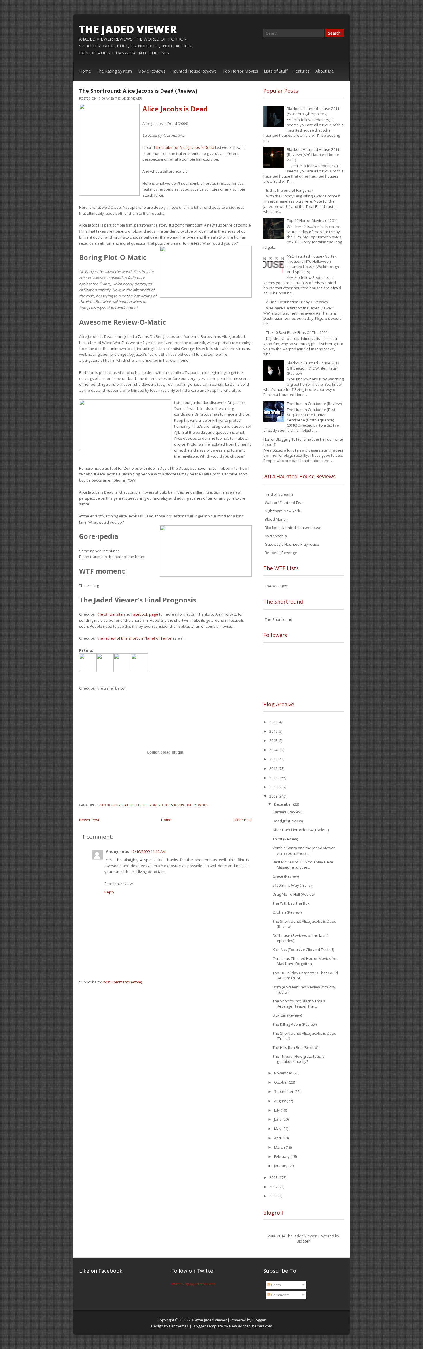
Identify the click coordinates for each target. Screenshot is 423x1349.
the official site (110, 614)
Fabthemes (179, 1326)
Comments (280, 1294)
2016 (273, 731)
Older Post (242, 819)
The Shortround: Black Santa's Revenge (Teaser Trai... (299, 1003)
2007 (273, 1186)
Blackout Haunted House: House (293, 527)
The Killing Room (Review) (295, 1024)
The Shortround (278, 619)
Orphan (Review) (287, 912)
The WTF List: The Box (291, 903)
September (284, 1091)
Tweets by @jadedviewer (193, 1283)
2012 (273, 768)
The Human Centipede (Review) (314, 403)
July (277, 1110)
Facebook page (144, 614)
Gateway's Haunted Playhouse (292, 544)
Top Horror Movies (240, 71)
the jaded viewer (128, 29)
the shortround (179, 805)
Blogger (303, 1241)
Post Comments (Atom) (122, 982)
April (278, 1138)
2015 (273, 740)
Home (85, 71)
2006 (273, 1195)
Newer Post (89, 819)
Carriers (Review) (287, 812)
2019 (273, 721)
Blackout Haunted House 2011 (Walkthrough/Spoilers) (313, 111)
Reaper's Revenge (281, 552)
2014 (273, 749)
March (280, 1147)
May (278, 1128)
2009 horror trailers (116, 805)
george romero (149, 805)
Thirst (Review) (285, 839)
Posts (275, 1284)
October (281, 1082)
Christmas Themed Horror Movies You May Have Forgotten (306, 961)
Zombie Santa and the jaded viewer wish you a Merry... (304, 850)
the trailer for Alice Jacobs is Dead (185, 147)
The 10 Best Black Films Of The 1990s (297, 332)
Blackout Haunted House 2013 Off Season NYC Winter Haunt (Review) (313, 368)
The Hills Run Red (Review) (295, 1047)
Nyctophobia (276, 536)
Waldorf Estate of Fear (284, 502)
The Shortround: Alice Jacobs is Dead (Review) (138, 90)
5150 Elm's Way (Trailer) (293, 885)
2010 (273, 786)
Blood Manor (276, 519)
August (280, 1100)
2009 (273, 796)
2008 (273, 1177)
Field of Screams (279, 494)
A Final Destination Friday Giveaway (297, 302)
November (283, 1073)
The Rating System (114, 71)
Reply (109, 892)
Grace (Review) (286, 876)
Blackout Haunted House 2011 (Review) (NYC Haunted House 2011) (313, 154)
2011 (273, 777)
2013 (273, 759)
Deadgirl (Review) (288, 820)
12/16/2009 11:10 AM (148, 851)
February (282, 1156)
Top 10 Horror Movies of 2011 (312, 220)
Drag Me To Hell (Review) (294, 894)
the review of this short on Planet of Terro (133, 638)
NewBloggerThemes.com (250, 1326)
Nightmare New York (282, 510)
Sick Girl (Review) (287, 1015)
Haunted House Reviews (194, 71)
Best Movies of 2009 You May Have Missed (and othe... (303, 864)
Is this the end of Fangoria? (289, 190)
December (283, 804)
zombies (200, 805)
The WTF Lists (276, 586)
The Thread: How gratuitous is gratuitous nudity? (299, 1059)
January (281, 1165)
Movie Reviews (151, 71)
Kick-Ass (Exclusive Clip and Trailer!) (303, 949)
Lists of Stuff (275, 71)
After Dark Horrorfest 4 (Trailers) (301, 829)
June (278, 1119)
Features (301, 71)
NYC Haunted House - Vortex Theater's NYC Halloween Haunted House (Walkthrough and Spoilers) (313, 264)
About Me (324, 71)
